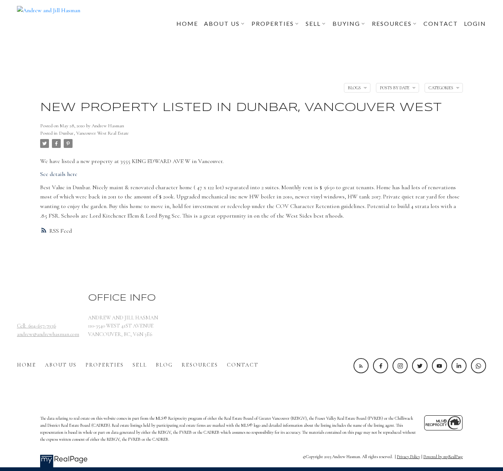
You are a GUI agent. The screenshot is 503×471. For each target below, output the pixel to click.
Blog (164, 365)
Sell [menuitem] (313, 23)
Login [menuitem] (475, 23)
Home (26, 365)
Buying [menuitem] (346, 23)
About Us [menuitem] (222, 23)
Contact (242, 365)
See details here (58, 174)
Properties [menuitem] (273, 23)
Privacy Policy (408, 456)
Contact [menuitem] (440, 23)
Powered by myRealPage (443, 456)
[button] (361, 365)
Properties (104, 365)
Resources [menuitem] (392, 23)
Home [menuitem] (187, 23)
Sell (140, 365)
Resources (200, 365)
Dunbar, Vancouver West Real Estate (94, 133)
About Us (61, 365)
